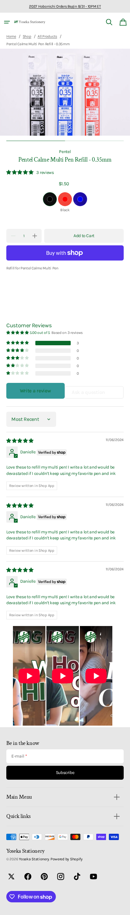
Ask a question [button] (88, 392)
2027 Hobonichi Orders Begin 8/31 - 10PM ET (65, 6)
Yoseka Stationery (34, 859)
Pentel (65, 151)
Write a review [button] (35, 391)
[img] (20, 440)
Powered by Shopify (66, 859)
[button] (7, 22)
